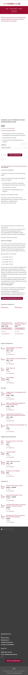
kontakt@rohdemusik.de (10, 654)
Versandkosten (11, 128)
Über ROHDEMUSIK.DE (8, 671)
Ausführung (3, 144)
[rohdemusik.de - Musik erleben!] (12, 3)
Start (7, 8)
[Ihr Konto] (22, 4)
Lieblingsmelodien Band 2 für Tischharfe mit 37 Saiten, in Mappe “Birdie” (7, 324)
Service (16, 671)
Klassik (20, 8)
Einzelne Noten (13, 8)
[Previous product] (15, 11)
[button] (2, 3)
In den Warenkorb (15, 155)
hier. (15, 203)
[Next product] (13, 11)
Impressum (22, 671)
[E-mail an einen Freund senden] (2, 159)
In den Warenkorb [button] (20, 328)
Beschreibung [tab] (4, 167)
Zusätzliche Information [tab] (7, 170)
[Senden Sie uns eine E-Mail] (2, 657)
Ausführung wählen (6, 328)
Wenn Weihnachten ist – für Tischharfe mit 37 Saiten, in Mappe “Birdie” (21, 324)
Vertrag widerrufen (13, 660)
